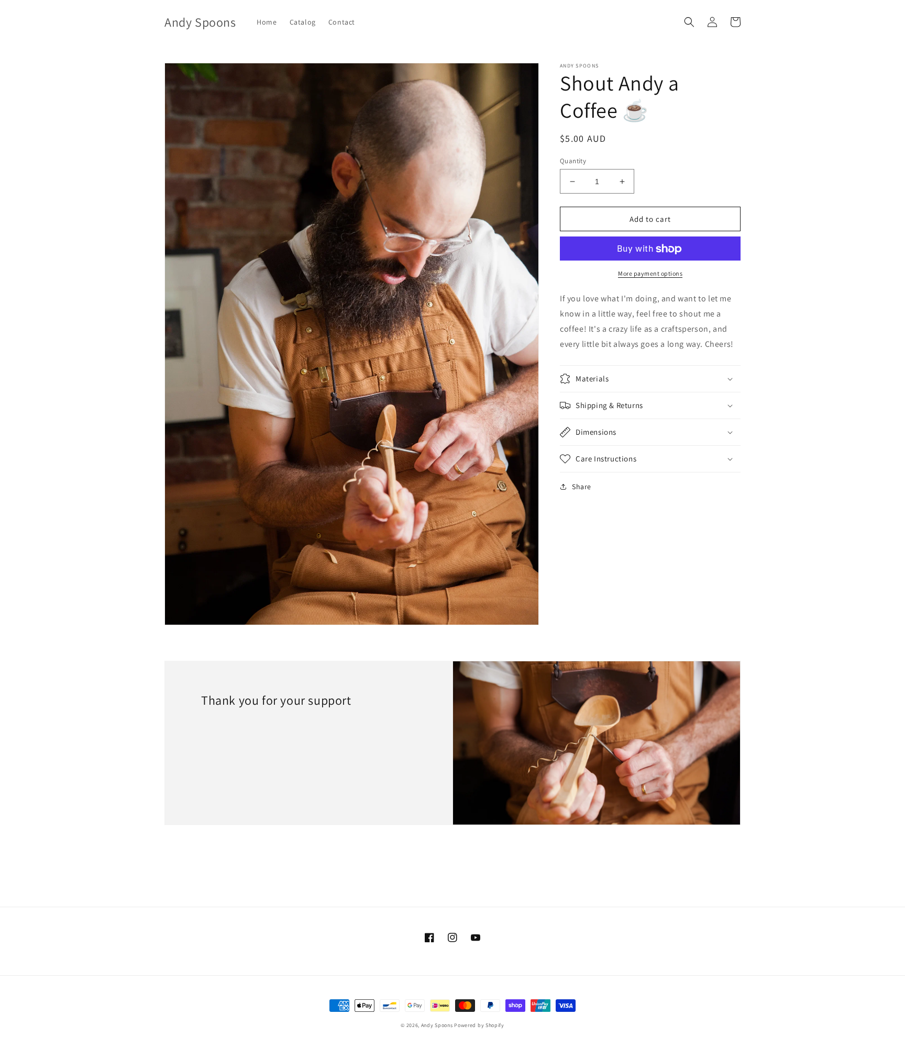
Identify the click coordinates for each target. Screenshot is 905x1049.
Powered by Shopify (479, 1025)
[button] (689, 21)
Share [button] (581, 486)
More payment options (650, 274)
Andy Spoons (437, 1025)
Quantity (573, 160)
